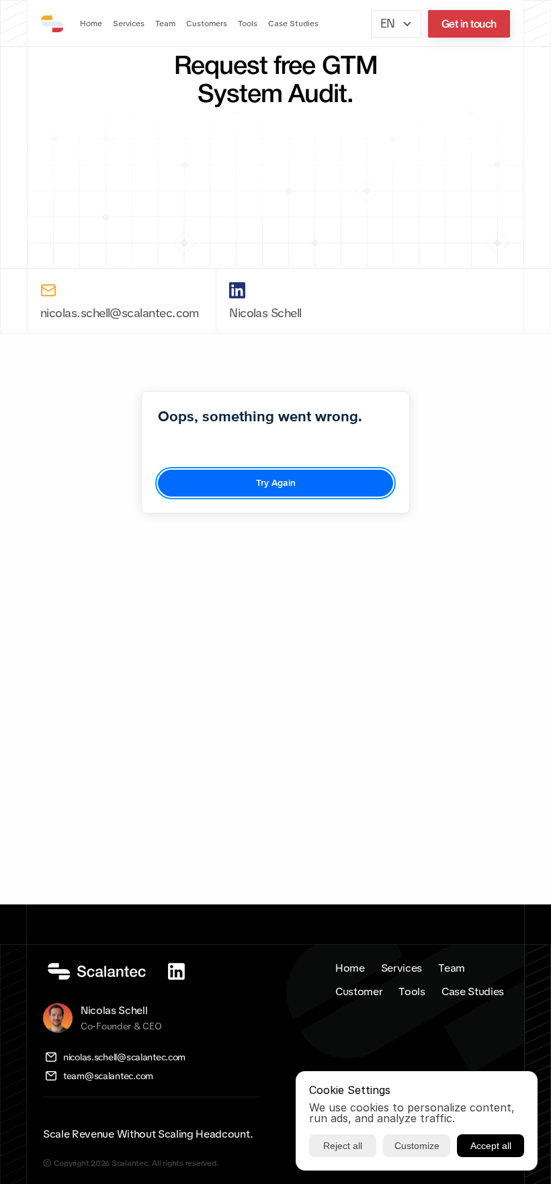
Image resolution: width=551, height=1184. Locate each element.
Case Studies (472, 991)
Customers (206, 23)
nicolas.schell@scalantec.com (120, 313)
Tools (411, 991)
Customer (358, 991)
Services (401, 968)
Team (451, 968)
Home (350, 968)
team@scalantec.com (108, 1076)
